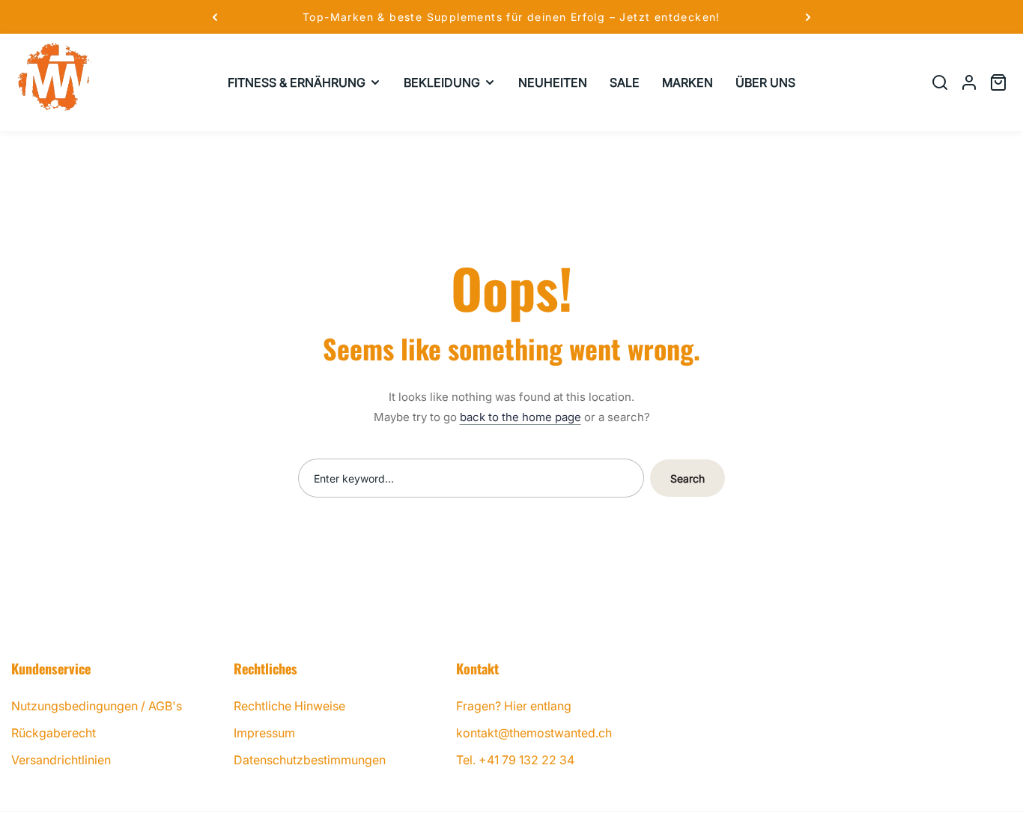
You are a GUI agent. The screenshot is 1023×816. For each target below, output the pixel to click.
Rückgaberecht (53, 732)
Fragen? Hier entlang (513, 705)
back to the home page (520, 417)
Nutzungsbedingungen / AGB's (96, 705)
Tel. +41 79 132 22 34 (515, 759)
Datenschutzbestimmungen (310, 759)
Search (687, 478)
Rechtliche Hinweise (289, 705)
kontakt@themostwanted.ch (534, 732)
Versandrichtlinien (61, 759)
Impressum (264, 732)
